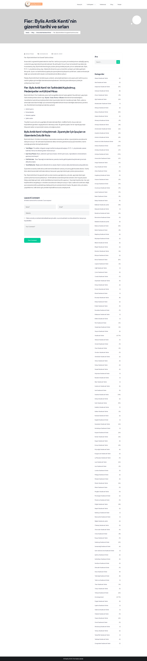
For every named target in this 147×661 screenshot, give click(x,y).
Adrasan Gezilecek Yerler (102, 91)
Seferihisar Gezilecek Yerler (102, 559)
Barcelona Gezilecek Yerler (102, 217)
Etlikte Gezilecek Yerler (101, 318)
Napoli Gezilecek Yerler (101, 508)
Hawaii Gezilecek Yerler (101, 369)
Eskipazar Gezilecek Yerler (102, 314)
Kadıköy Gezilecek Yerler (102, 407)
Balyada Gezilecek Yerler (102, 209)
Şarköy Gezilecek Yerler (101, 555)
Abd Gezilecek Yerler (101, 82)
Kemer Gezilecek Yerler (101, 437)
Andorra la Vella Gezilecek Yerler (104, 141)
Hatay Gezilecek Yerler (101, 365)
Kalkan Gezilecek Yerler (101, 411)
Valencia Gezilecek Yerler (102, 609)
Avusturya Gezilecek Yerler (102, 188)
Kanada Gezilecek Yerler (101, 415)
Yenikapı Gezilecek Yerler (102, 639)
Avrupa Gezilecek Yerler (101, 183)
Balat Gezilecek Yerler (101, 196)
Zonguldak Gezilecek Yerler (102, 643)
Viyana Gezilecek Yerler (101, 618)
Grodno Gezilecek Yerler (102, 352)
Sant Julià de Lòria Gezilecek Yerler (104, 550)
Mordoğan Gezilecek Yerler (102, 496)
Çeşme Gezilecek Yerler (101, 264)
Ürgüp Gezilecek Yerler (101, 601)
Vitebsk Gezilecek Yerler (102, 614)
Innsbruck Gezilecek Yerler (102, 386)
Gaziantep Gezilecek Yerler (102, 327)
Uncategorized (99, 597)
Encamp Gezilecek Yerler (102, 297)
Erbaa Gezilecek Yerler (101, 302)
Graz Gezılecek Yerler (101, 348)
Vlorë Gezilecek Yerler (101, 622)
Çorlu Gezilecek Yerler (101, 272)
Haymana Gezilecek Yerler (102, 373)
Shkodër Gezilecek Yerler (102, 567)
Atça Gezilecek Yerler (101, 167)
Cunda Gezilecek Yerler (101, 276)
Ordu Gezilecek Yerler (101, 534)
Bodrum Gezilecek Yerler (102, 251)
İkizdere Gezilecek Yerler (102, 377)
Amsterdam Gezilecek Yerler (103, 129)
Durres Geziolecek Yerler (102, 289)
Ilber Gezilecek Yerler (101, 382)
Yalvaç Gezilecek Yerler (101, 631)
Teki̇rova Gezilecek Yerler (102, 580)
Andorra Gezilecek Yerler (102, 137)
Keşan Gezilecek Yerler (101, 441)
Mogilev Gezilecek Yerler (102, 491)
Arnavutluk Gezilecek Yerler (102, 158)
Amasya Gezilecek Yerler (102, 124)
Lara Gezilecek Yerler (101, 462)
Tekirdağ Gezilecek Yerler (102, 576)
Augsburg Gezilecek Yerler (102, 175)
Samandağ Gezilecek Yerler (102, 546)
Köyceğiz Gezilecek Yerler (102, 449)
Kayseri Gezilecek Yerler (101, 432)
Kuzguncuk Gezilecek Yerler (103, 453)
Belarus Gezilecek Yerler (101, 226)
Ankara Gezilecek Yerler (101, 145)
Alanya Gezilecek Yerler (101, 112)
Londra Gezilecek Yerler (101, 470)
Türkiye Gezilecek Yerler (101, 593)
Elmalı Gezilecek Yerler (101, 293)
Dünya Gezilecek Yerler (101, 285)
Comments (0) (43, 54)
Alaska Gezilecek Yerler (101, 116)
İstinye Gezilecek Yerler (101, 399)
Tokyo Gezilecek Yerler (101, 588)
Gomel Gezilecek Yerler (101, 344)
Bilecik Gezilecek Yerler (101, 242)
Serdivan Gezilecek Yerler (102, 563)
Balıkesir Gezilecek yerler (102, 205)
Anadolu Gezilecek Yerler (102, 133)
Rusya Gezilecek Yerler (101, 538)
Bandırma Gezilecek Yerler (102, 213)
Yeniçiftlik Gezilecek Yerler (102, 635)
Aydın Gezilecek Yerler (101, 192)
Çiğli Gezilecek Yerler (101, 268)
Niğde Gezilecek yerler (101, 521)
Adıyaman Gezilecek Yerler (102, 86)
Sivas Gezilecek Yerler (101, 571)
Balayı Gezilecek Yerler (101, 200)
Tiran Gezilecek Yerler (101, 584)
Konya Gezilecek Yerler (101, 445)
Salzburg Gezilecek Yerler (102, 542)
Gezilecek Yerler (99, 335)
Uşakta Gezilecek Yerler (101, 605)
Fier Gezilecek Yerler (100, 323)
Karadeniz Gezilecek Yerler (102, 424)
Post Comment (32, 240)
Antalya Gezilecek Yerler (102, 154)
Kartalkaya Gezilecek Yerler (102, 428)
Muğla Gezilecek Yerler (101, 504)
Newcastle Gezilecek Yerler (102, 517)
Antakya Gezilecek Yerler (102, 150)
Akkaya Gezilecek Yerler (101, 108)
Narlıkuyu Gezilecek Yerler (102, 512)
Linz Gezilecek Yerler (100, 466)
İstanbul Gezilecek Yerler (102, 394)
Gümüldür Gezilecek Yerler (102, 356)
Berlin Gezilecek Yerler (101, 230)
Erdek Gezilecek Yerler (101, 306)
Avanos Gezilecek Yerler (101, 179)
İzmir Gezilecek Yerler (101, 403)
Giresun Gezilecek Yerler (102, 340)
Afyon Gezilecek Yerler (101, 95)
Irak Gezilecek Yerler (100, 390)
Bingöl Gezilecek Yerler (101, 247)
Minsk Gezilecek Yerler (101, 487)
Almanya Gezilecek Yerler (102, 120)
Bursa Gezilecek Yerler (101, 259)
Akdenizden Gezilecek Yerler (103, 103)
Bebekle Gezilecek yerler (102, 221)
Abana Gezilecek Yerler (101, 78)
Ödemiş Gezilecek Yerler (102, 525)
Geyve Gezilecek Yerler (101, 331)
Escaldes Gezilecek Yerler (102, 310)
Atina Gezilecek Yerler (101, 171)
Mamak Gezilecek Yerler (101, 479)
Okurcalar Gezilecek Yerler (102, 529)
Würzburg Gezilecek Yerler (102, 626)
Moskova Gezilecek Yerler (102, 500)
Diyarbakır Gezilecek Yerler (102, 280)
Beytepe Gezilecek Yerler (102, 238)
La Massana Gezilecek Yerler (103, 458)
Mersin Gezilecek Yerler (101, 483)
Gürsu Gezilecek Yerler (101, 361)
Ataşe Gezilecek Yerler (101, 162)
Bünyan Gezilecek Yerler (101, 255)
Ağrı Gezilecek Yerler (101, 99)
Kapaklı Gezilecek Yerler (101, 420)
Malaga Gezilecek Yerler (101, 474)
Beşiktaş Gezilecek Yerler (102, 234)
